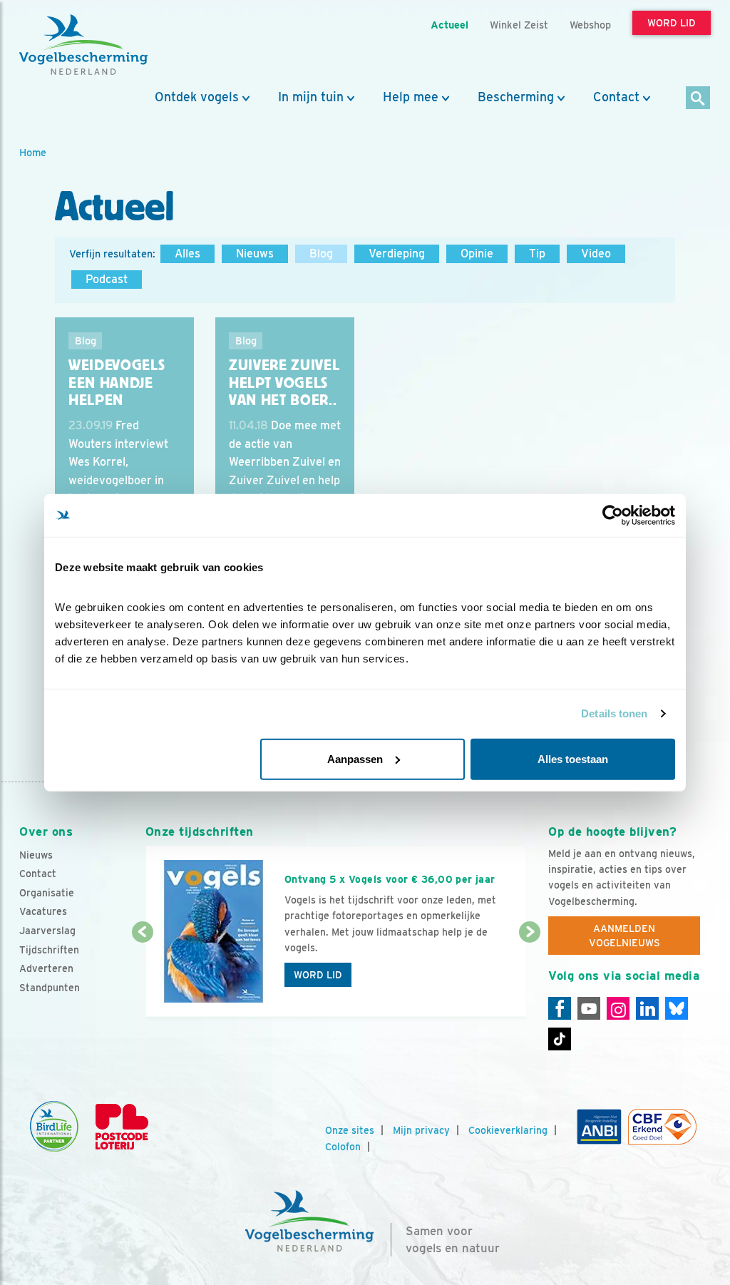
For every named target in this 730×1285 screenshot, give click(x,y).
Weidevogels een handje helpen (116, 383)
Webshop (590, 25)
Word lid (318, 975)
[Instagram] (618, 1008)
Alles (187, 253)
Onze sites (349, 1130)
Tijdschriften (49, 950)
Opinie (477, 253)
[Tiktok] (559, 1039)
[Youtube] (588, 1008)
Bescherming (516, 97)
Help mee (410, 97)
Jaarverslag (47, 930)
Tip (537, 253)
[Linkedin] (647, 1008)
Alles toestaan (573, 758)
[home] (83, 45)
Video (596, 253)
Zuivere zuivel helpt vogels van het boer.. (284, 383)
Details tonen (614, 713)
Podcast (107, 279)
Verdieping (397, 253)
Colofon (343, 1146)
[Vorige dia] (142, 975)
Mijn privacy (421, 1130)
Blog (321, 253)
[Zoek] (698, 98)
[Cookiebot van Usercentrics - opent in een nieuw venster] (612, 515)
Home (32, 152)
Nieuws (255, 253)
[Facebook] (559, 1008)
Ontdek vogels (197, 97)
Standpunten (49, 987)
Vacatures (43, 911)
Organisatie (46, 893)
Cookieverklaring (508, 1130)
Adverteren (46, 968)
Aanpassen (355, 758)
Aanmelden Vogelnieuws (624, 935)
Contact (616, 97)
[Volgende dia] (529, 975)
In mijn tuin (311, 97)
